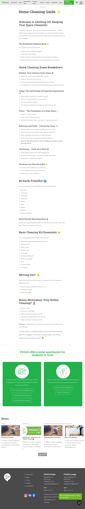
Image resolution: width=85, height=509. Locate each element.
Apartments (14, 2)
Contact (47, 2)
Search (77, 2)
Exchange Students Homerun (22, 400)
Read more (42, 454)
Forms (28, 480)
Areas (20, 2)
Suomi (60, 2)
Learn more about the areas (22, 395)
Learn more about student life (63, 387)
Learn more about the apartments (22, 390)
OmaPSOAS (54, 2)
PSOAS (42, 2)
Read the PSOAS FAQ (63, 392)
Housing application (68, 2)
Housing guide (35, 2)
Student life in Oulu (27, 2)
